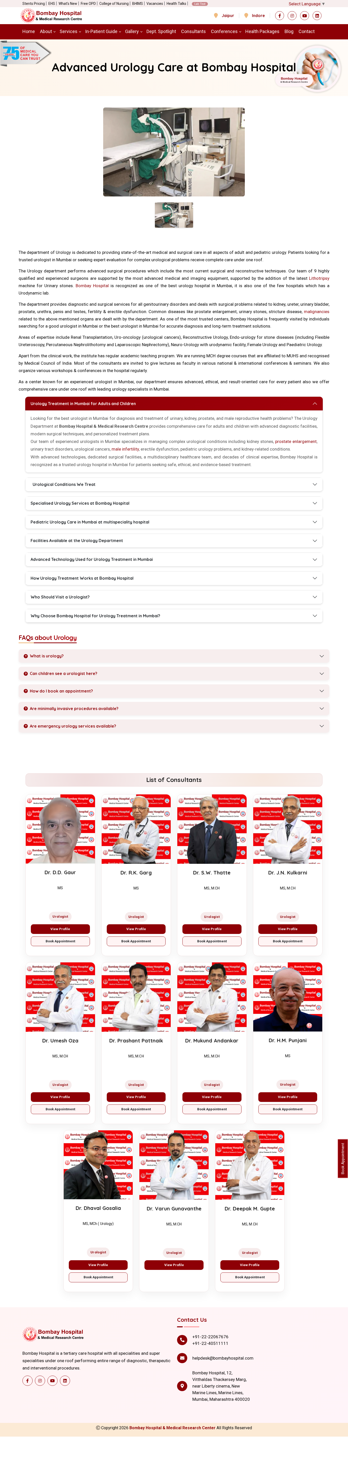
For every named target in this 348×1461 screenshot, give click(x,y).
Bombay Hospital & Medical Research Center (173, 1427)
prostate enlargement (296, 441)
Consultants (193, 31)
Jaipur (228, 15)
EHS (51, 4)
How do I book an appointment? (61, 691)
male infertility (125, 449)
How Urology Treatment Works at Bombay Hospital (82, 578)
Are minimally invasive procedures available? (74, 708)
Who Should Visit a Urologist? (60, 596)
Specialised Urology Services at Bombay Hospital (80, 503)
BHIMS (137, 4)
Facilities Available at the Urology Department (77, 540)
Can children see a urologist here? (63, 673)
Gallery (132, 31)
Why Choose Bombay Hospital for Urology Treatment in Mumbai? (95, 615)
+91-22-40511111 (210, 1343)
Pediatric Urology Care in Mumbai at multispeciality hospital (90, 522)
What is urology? (47, 655)
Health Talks (176, 4)
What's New (68, 4)
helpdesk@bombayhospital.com (222, 1358)
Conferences (224, 31)
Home (28, 31)
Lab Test (199, 4)
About (46, 31)
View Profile (60, 929)
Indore (258, 15)
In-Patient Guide (101, 31)
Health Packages (262, 31)
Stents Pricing (33, 4)
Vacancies (154, 4)
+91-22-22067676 (210, 1336)
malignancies (316, 311)
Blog (289, 31)
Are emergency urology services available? (73, 726)
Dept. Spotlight (161, 31)
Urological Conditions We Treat (64, 484)
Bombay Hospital (92, 285)
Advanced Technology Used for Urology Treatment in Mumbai (92, 559)
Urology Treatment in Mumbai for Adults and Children (83, 403)
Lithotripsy (319, 278)
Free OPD (88, 4)
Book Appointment (60, 941)
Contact (307, 31)
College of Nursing (114, 4)
